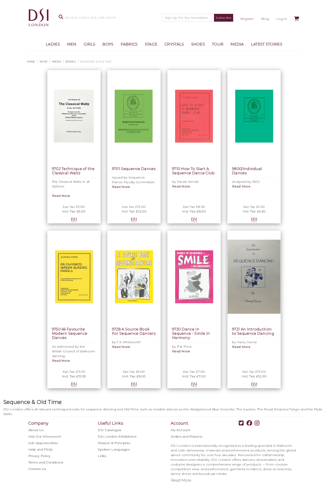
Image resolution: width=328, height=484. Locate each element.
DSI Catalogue (109, 430)
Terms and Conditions (45, 462)
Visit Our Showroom (44, 436)
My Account (180, 430)
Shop (44, 61)
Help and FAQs (40, 449)
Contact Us (37, 469)
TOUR (217, 44)
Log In (281, 19)
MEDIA (237, 44)
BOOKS (70, 61)
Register (247, 19)
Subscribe (223, 18)
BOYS (107, 44)
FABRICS (129, 44)
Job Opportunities (43, 443)
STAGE (151, 44)
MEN (72, 44)
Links (102, 456)
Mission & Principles (114, 443)
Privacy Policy (39, 456)
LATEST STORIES (266, 44)
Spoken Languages (114, 449)
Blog (265, 19)
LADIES (53, 44)
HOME (31, 61)
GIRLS (89, 44)
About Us (36, 430)
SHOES (198, 44)
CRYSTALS (174, 44)
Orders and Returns (186, 436)
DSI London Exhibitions (117, 436)
